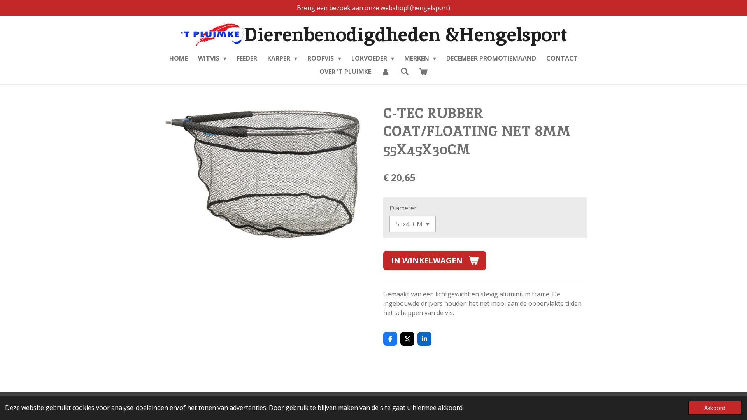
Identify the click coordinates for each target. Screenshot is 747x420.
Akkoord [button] (715, 407)
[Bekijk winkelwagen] (423, 71)
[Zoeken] (404, 71)
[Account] (385, 71)
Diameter (403, 208)
